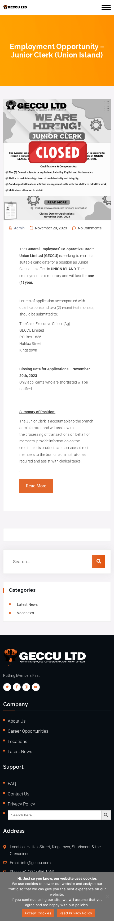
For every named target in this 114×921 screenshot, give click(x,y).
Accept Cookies (37, 913)
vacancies (25, 613)
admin (19, 228)
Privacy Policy (21, 804)
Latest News (27, 604)
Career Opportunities (28, 731)
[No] (107, 896)
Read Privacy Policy (75, 913)
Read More (36, 485)
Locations (17, 741)
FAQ (12, 783)
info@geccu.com (36, 863)
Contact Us (18, 794)
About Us (17, 721)
